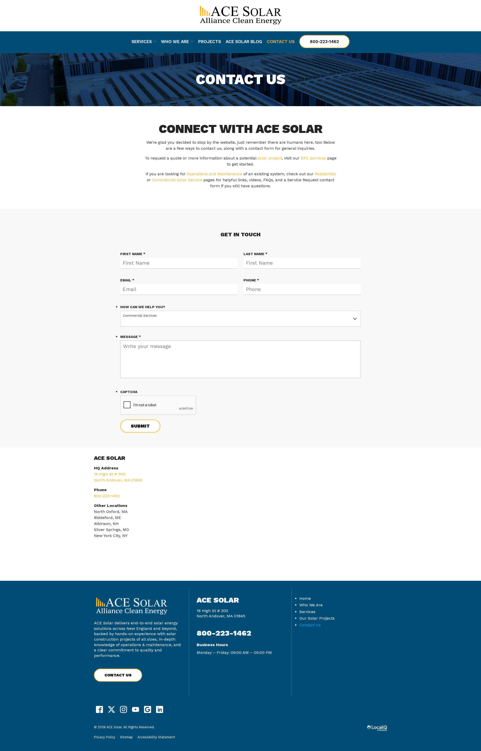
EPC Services (313, 158)
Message (131, 336)
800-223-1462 (324, 41)
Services (142, 41)
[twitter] (111, 709)
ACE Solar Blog (244, 41)
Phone (253, 280)
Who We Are (175, 41)
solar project (270, 158)
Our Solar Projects (317, 618)
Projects (209, 41)
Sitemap (126, 737)
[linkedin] (159, 709)
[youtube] (135, 709)
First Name (134, 254)
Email (128, 280)
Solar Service (189, 179)
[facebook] (99, 709)
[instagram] (123, 709)
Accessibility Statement (156, 737)
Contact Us (281, 41)
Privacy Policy (104, 737)
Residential (325, 173)
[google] (147, 709)
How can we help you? (142, 307)
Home (305, 598)
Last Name (257, 254)
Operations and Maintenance (214, 173)
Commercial (164, 179)
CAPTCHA (128, 392)
